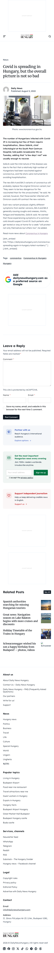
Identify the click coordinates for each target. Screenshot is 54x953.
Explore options (22, 440)
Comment (8, 359)
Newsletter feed (10, 837)
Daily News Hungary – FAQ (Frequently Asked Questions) (24, 690)
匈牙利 (6, 763)
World (6, 750)
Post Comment (11, 417)
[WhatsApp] (27, 948)
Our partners (9, 696)
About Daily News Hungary (16, 680)
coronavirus (15, 258)
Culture (6, 741)
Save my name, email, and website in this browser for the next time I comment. (26, 408)
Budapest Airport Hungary (15, 809)
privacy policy (27, 477)
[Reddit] (36, 948)
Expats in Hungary (11, 800)
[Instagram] (13, 948)
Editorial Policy (10, 887)
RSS (5, 855)
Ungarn (6, 755)
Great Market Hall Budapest (16, 813)
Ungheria (7, 759)
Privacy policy (9, 882)
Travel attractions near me (15, 791)
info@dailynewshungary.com (16, 909)
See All (47, 592)
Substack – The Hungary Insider (18, 859)
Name (6, 395)
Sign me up (41, 472)
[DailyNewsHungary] (27, 36)
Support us (19, 504)
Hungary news (9, 719)
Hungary (7, 263)
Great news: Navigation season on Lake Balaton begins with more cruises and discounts (20, 619)
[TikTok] (22, 948)
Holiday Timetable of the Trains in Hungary (17, 632)
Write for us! (8, 700)
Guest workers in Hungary (15, 796)
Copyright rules (10, 878)
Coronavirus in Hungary (36, 233)
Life (5, 737)
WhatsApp (8, 841)
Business (7, 728)
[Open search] (49, 36)
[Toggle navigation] (4, 36)
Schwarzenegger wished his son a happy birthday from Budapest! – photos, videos (19, 646)
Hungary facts (9, 805)
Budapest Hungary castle (15, 818)
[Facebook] (9, 948)
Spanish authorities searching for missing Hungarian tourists (16, 604)
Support (7, 705)
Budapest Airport (11, 782)
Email (31, 395)
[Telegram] (31, 948)
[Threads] (40, 948)
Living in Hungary (11, 778)
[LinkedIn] (4, 948)
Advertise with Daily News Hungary (19, 891)
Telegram (7, 846)
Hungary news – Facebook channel (19, 863)
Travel (6, 732)
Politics (6, 724)
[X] (18, 948)
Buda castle (8, 822)
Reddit (6, 850)
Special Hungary (11, 746)
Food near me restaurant (15, 787)
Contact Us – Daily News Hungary (19, 684)
